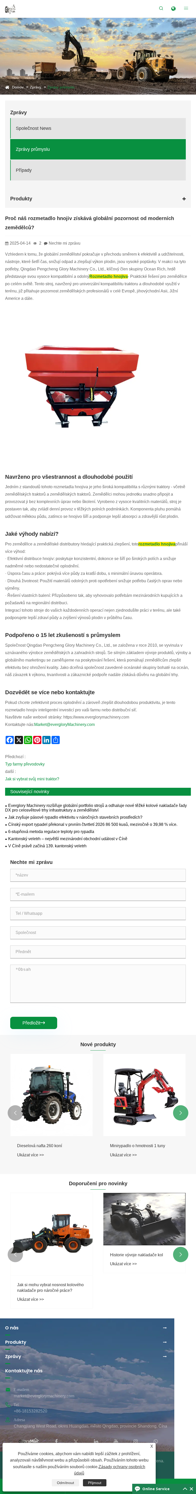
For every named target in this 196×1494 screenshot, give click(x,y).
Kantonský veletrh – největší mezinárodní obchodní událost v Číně (67, 839)
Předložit (33, 1022)
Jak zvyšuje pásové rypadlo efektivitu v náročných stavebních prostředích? (75, 817)
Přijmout (94, 1483)
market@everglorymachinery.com (44, 1396)
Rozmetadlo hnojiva (108, 276)
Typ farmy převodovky (25, 764)
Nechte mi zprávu (64, 243)
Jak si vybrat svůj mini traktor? (32, 779)
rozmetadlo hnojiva (156, 544)
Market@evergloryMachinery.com (64, 724)
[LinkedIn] (96, 1441)
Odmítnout (65, 1483)
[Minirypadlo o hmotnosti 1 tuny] (144, 1095)
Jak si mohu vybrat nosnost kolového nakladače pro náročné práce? (50, 1288)
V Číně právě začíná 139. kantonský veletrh (47, 846)
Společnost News (33, 128)
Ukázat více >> (30, 1155)
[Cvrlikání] (75, 1441)
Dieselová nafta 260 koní (39, 1146)
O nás (12, 1328)
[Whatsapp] (155, 1441)
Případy (24, 170)
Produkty (15, 1342)
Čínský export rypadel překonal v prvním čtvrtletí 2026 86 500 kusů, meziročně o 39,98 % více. (92, 824)
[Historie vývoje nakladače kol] (144, 1219)
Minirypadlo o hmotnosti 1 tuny (137, 1146)
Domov (17, 87)
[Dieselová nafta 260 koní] (51, 1095)
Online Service (155, 1488)
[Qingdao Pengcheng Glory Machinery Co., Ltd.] (10, 9)
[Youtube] (116, 1441)
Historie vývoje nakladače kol (136, 1255)
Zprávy (35, 87)
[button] (15, 1113)
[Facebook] (56, 1441)
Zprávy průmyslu (61, 87)
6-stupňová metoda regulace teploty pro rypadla (51, 831)
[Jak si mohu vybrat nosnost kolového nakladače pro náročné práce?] (51, 1234)
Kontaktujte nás (24, 1371)
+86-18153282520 (30, 1411)
